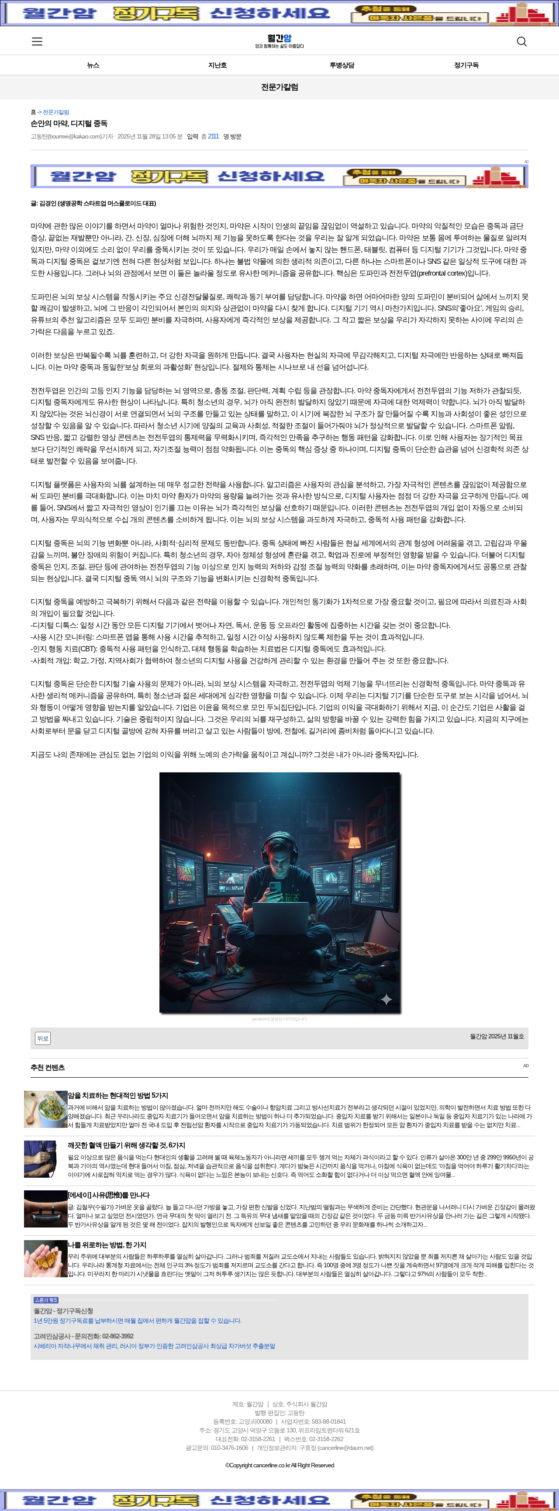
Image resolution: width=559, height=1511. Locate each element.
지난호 (217, 65)
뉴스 (93, 65)
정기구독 (466, 65)
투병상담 (342, 65)
